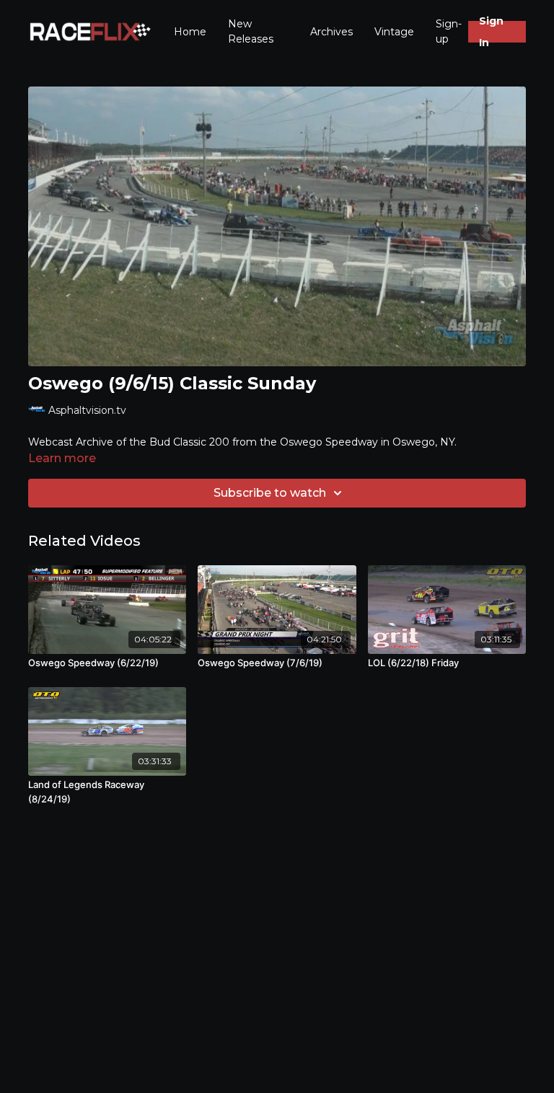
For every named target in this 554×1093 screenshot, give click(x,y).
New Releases (250, 31)
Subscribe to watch (270, 493)
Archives (331, 31)
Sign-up (449, 31)
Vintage (394, 31)
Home (190, 31)
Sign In (491, 32)
